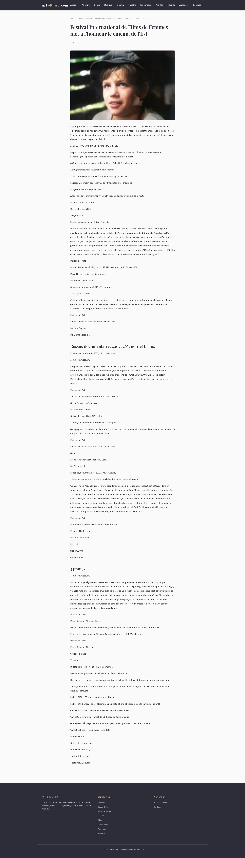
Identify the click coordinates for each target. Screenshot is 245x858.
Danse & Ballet (104, 807)
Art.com (55, 5)
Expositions (145, 5)
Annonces (183, 5)
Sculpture (102, 829)
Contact (197, 5)
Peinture (86, 5)
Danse (97, 5)
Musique (108, 5)
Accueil (73, 5)
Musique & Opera (105, 811)
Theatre (132, 5)
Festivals (102, 833)
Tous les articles (161, 802)
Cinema (120, 5)
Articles (159, 5)
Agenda (171, 5)
